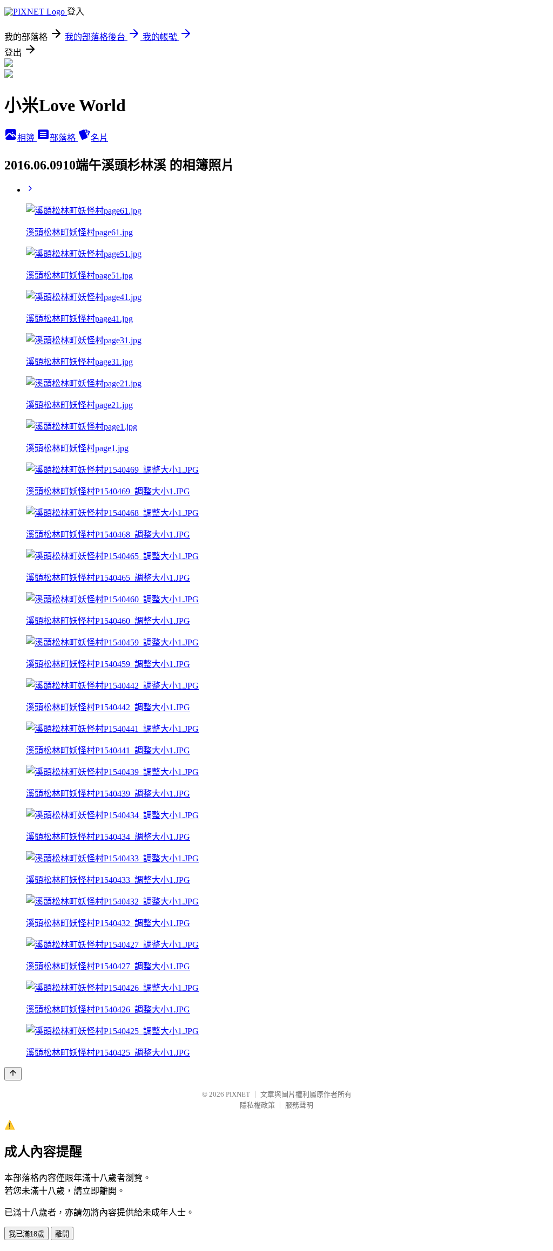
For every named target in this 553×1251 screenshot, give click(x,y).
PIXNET (238, 1094)
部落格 (64, 137)
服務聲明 (299, 1105)
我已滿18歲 (26, 1234)
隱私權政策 (257, 1105)
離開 (62, 1234)
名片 (99, 137)
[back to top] (13, 1073)
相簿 (27, 137)
